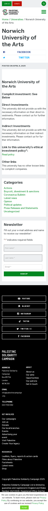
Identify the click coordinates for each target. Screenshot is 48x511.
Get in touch (32, 384)
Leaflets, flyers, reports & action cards (20, 456)
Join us (7, 4)
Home (5, 19)
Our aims (30, 375)
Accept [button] (24, 507)
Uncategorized (11, 211)
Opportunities (32, 378)
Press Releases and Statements (21, 208)
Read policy (8, 154)
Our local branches (10, 428)
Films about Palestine (12, 459)
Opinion (8, 201)
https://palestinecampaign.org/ (13, 12)
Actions (8, 188)
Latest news (10, 198)
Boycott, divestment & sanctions (21, 191)
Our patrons (31, 381)
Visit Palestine (8, 440)
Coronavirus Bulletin (14, 194)
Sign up (24, 274)
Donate (17, 4)
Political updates (13, 204)
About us (30, 372)
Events (5, 431)
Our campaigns (9, 419)
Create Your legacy (11, 443)
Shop (4, 468)
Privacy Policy (38, 503)
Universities (17, 19)
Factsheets (7, 462)
